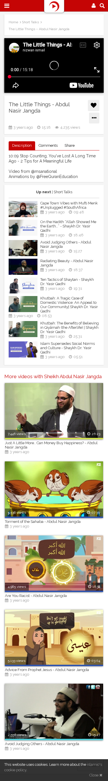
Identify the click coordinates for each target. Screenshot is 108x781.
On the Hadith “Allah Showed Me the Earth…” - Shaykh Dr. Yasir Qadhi (68, 226)
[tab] (22, 145)
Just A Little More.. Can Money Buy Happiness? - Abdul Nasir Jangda (51, 445)
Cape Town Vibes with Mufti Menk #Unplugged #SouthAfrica (69, 205)
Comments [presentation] (48, 145)
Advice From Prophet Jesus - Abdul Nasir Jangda (47, 670)
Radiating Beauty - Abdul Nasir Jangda (66, 263)
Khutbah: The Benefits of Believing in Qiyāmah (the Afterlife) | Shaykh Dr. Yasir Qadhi (69, 327)
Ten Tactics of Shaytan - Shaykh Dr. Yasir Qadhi (67, 281)
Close (94, 775)
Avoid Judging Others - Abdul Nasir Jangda (65, 244)
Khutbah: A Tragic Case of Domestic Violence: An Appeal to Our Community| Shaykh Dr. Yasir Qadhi (69, 304)
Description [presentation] (22, 145)
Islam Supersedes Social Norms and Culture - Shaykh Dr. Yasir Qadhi (67, 347)
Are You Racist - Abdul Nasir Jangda (36, 596)
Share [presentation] (70, 145)
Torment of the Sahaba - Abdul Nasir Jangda (43, 521)
